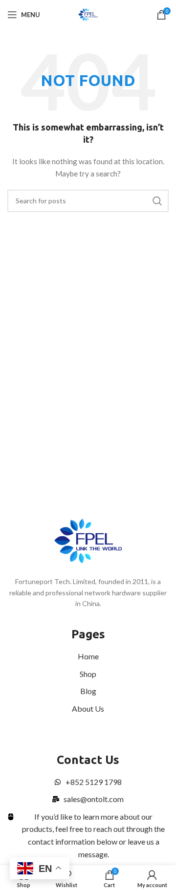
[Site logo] (88, 14)
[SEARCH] (157, 201)
